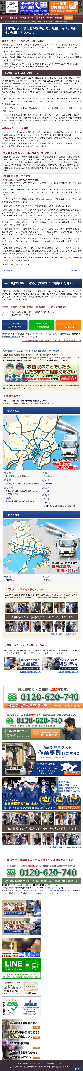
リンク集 (58, 1063)
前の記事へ (8, 271)
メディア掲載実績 (49, 1063)
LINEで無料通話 (41, 325)
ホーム (19, 1063)
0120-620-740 (14, 325)
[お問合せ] (68, 17)
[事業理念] (50, 17)
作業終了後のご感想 (23, 21)
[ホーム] (4, 17)
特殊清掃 (42, 597)
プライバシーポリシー (36, 1063)
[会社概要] (59, 17)
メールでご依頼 (68, 325)
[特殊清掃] (22, 17)
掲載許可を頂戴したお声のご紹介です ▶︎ (65, 847)
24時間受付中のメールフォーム (33, 890)
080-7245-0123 (13, 337)
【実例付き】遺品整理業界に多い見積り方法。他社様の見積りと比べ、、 (50, 21)
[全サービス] (31, 17)
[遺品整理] (13, 17)
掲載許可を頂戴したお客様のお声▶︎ (64, 634)
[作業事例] (41, 17)
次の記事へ (75, 271)
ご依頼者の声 (13, 21)
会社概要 (25, 1063)
